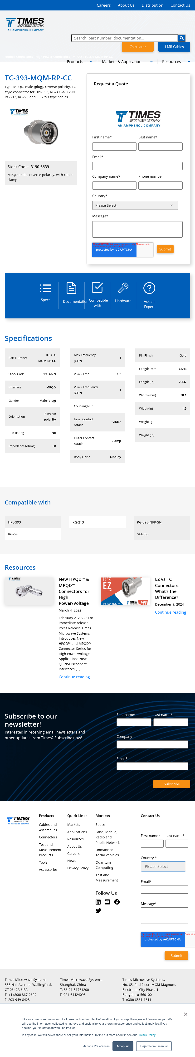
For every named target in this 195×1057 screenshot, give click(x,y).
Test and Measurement (107, 877)
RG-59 (13, 534)
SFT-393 (143, 534)
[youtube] (108, 902)
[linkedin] (99, 902)
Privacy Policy (146, 1035)
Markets (73, 824)
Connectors (48, 837)
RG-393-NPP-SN (149, 522)
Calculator (138, 46)
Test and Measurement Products (50, 849)
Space (100, 824)
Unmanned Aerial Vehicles (107, 852)
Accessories (48, 869)
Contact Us (180, 5)
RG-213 (78, 522)
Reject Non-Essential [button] (154, 1046)
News (71, 860)
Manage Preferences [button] (96, 1046)
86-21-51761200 (76, 989)
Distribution (152, 5)
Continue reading (74, 677)
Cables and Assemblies (48, 827)
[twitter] (98, 910)
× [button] (185, 1012)
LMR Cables (174, 46)
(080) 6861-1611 (138, 999)
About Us (126, 5)
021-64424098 (74, 994)
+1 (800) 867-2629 (22, 994)
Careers (104, 5)
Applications (77, 832)
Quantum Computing (104, 865)
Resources (75, 839)
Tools (43, 862)
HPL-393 (14, 522)
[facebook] (117, 902)
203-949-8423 (19, 999)
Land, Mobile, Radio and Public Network (108, 837)
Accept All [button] (123, 1046)
